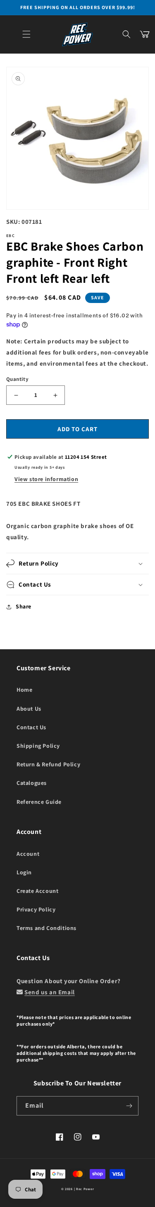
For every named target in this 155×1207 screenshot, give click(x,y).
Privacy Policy (36, 909)
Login (24, 872)
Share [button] (23, 606)
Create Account (37, 891)
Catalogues (32, 783)
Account (28, 853)
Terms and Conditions (46, 928)
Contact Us (31, 727)
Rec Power (85, 1189)
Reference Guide (39, 801)
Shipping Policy (38, 745)
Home (24, 689)
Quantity (17, 379)
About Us (29, 708)
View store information (46, 479)
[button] (26, 34)
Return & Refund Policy (48, 764)
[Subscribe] (129, 1105)
